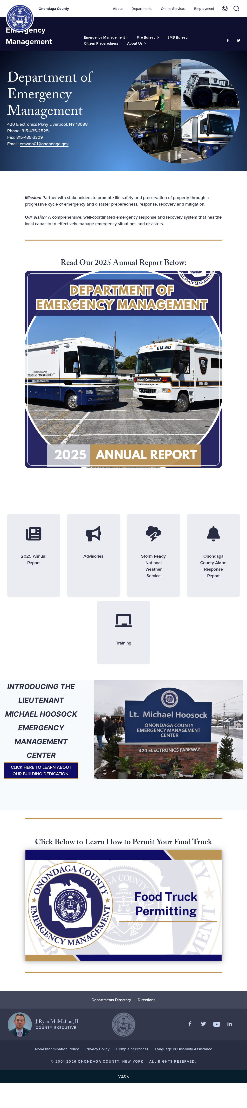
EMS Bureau (177, 37)
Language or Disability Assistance (183, 1049)
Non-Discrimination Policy (57, 1049)
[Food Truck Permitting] (123, 905)
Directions (146, 1000)
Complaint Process (132, 1049)
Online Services (173, 8)
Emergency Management (29, 35)
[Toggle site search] (236, 8)
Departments (141, 8)
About (118, 8)
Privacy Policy (98, 1049)
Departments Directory (111, 1000)
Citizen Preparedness (101, 43)
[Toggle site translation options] (225, 8)
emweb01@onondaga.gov (44, 144)
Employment (204, 8)
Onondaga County (54, 8)
